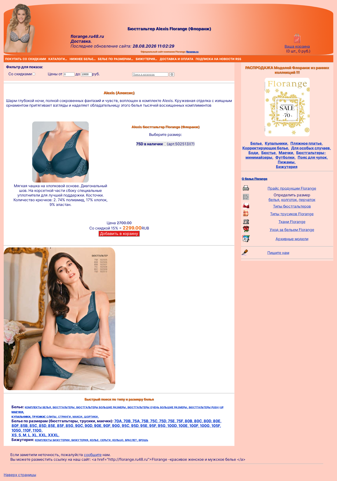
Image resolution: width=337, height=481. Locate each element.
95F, (153, 425)
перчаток (307, 199)
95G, (162, 425)
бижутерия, (80, 439)
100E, (183, 425)
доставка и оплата (160, 58)
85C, (34, 425)
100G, (205, 425)
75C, (154, 421)
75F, (180, 421)
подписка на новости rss (196, 58)
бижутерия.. (136, 58)
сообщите (93, 454)
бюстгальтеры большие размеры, (102, 407)
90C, (80, 425)
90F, (107, 425)
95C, (126, 425)
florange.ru (192, 51)
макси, (78, 416)
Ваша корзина (297, 46)
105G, (17, 430)
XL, (35, 435)
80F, (16, 425)
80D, (208, 421)
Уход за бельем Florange (292, 229)
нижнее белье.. (70, 58)
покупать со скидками (6, 58)
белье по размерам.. (98, 58)
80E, (217, 421)
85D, (43, 425)
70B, (127, 421)
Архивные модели (292, 239)
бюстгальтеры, (64, 407)
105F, (216, 425)
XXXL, (53, 435)
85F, (61, 425)
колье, (95, 439)
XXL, (43, 435)
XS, (15, 435)
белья (274, 199)
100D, (172, 425)
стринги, (65, 416)
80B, (189, 421)
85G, (70, 425)
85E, (52, 425)
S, (21, 435)
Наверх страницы (20, 474)
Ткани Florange (291, 221)
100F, (194, 425)
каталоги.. (49, 58)
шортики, (91, 416)
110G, (38, 430)
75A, (136, 421)
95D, (135, 425)
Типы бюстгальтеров (292, 206)
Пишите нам (278, 252)
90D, (89, 425)
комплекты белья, (39, 407)
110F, (28, 430)
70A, (118, 421)
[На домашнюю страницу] (19, 51)
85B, (24, 425)
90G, (117, 425)
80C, (199, 421)
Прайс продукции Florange (292, 188)
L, (30, 435)
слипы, (52, 416)
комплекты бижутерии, (53, 439)
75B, (145, 421)
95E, (144, 425)
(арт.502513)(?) (165, 144)
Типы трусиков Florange (292, 214)
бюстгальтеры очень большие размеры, (158, 407)
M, (25, 435)
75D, (163, 421)
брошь (143, 439)
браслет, (132, 439)
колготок (289, 199)
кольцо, (118, 439)
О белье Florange (254, 179)
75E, (172, 421)
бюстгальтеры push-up (206, 407)
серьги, (106, 439)
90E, (98, 425)
